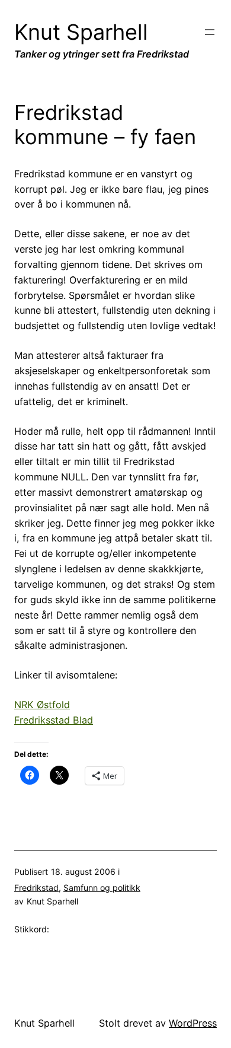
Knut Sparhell (81, 32)
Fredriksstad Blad (53, 720)
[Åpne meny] (210, 32)
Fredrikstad (36, 888)
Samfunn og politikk (101, 888)
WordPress (193, 1023)
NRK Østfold (42, 705)
